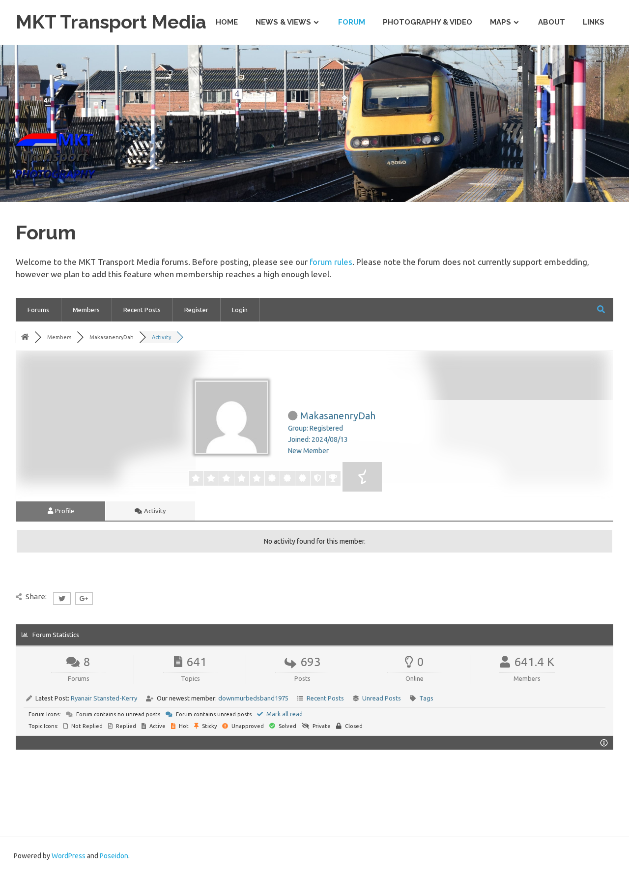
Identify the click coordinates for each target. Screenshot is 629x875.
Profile (64, 510)
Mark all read (284, 714)
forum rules (331, 261)
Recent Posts (142, 309)
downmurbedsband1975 (253, 698)
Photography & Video (427, 22)
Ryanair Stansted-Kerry (104, 698)
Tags (426, 698)
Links (593, 22)
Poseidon (114, 856)
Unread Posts (381, 698)
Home (227, 22)
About (551, 22)
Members (86, 309)
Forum (351, 22)
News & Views (283, 22)
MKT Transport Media (111, 22)
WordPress (69, 856)
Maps (500, 22)
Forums (38, 309)
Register (196, 309)
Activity (154, 510)
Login (240, 309)
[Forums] (25, 337)
